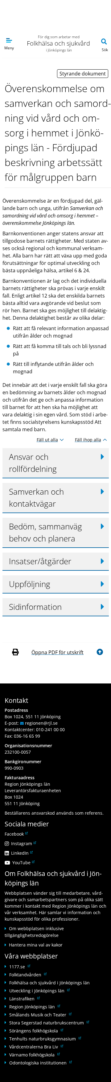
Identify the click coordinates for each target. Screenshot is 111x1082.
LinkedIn (21, 853)
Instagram (23, 843)
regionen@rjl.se (41, 723)
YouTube (23, 862)
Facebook (16, 834)
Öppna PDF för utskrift (57, 652)
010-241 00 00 (50, 729)
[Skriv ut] (16, 652)
